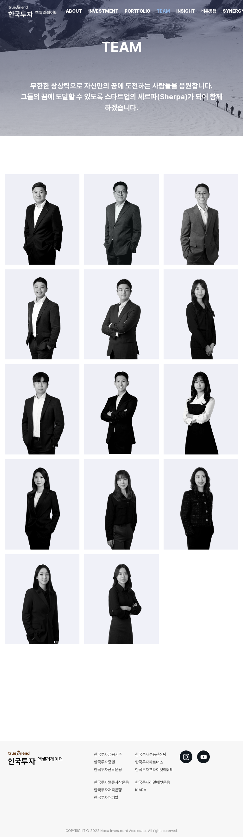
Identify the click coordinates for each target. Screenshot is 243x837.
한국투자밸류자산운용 (111, 782)
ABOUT (74, 11)
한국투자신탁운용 (108, 769)
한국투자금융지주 (108, 754)
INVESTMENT (103, 11)
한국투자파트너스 (149, 762)
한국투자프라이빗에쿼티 (154, 769)
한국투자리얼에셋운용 (152, 782)
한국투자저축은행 (108, 790)
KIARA (140, 790)
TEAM (163, 11)
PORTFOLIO (137, 11)
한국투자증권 (104, 762)
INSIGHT (185, 11)
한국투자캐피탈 (106, 797)
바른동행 (208, 11)
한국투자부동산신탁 (150, 754)
